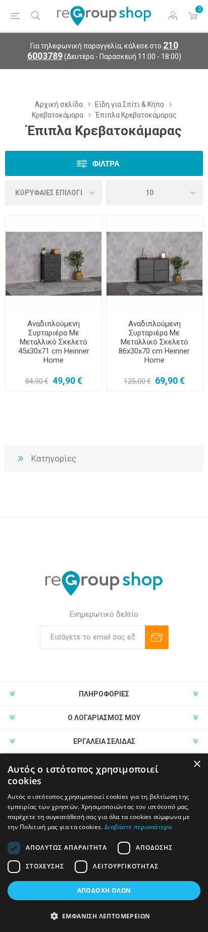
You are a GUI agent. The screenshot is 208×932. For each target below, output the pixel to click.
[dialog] (104, 842)
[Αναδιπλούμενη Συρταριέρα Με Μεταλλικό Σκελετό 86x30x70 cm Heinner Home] (154, 264)
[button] (104, 915)
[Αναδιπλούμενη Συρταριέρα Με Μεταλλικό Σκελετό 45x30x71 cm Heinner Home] (53, 264)
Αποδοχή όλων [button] (104, 890)
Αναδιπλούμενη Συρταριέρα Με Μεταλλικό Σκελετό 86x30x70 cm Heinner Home (154, 342)
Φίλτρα (106, 163)
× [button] (196, 764)
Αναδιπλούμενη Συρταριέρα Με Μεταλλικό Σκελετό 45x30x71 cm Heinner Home (53, 342)
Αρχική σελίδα (59, 104)
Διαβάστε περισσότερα (138, 827)
